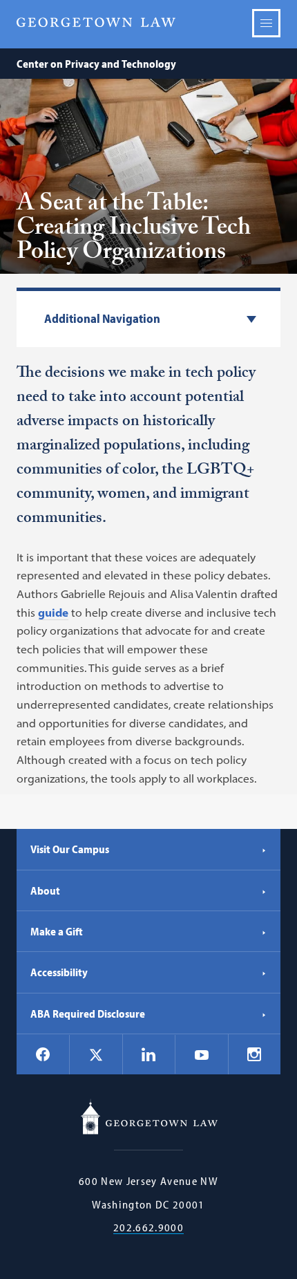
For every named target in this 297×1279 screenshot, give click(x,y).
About (45, 890)
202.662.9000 (148, 1227)
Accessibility (59, 972)
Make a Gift (56, 931)
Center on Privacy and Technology (96, 64)
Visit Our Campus (69, 849)
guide (53, 612)
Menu (266, 23)
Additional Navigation (102, 319)
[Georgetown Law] (96, 22)
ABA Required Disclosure (87, 1013)
